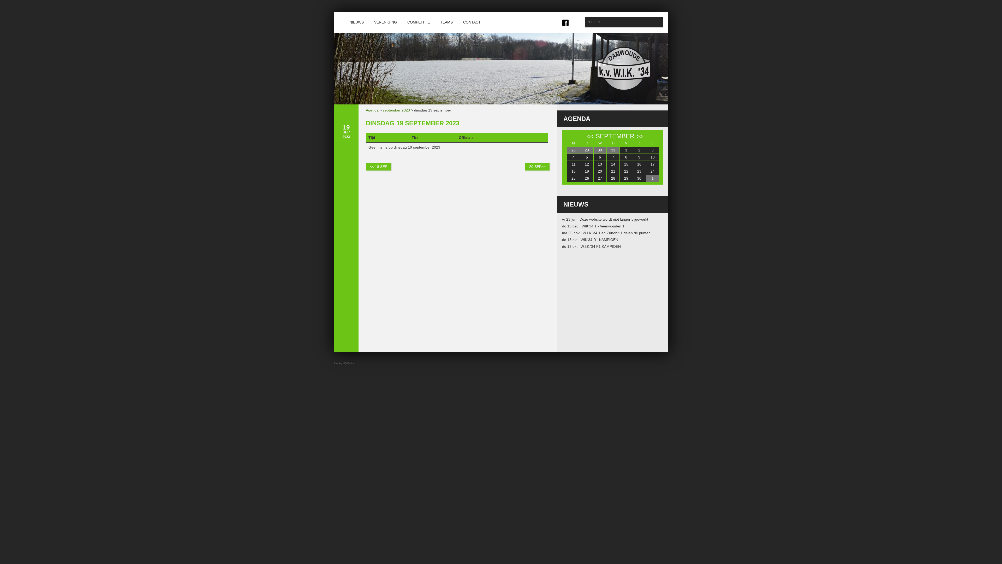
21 (613, 171)
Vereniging (385, 22)
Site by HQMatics (344, 363)
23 (639, 171)
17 (653, 164)
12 (587, 164)
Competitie (418, 22)
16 (639, 164)
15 (626, 164)
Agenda (372, 110)
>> (639, 136)
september (615, 136)
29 (587, 150)
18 (573, 171)
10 (653, 157)
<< (590, 136)
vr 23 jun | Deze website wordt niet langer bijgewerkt (605, 219)
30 (600, 150)
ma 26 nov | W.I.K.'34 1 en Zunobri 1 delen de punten (606, 233)
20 (600, 171)
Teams (446, 22)
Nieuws (356, 22)
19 (587, 171)
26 (587, 178)
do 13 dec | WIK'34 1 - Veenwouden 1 (593, 226)
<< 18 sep (378, 166)
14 (613, 164)
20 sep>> (537, 166)
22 (626, 171)
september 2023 (396, 110)
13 (600, 164)
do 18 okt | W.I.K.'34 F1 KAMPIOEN (591, 246)
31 (613, 150)
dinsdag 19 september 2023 (412, 123)
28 (573, 150)
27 (600, 178)
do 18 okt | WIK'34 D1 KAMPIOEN (590, 240)
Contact (472, 22)
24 (653, 171)
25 (573, 178)
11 (574, 164)
